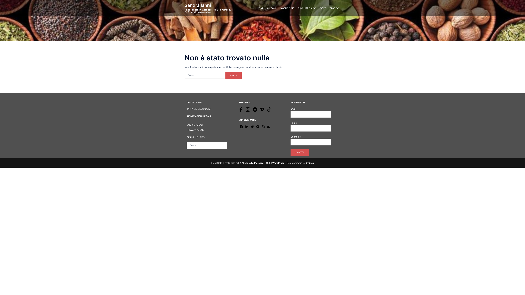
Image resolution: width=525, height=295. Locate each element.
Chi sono (272, 8)
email (293, 108)
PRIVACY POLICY (195, 130)
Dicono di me (287, 8)
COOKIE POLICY (195, 124)
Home (260, 8)
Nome (294, 122)
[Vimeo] (262, 109)
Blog (332, 8)
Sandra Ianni (198, 5)
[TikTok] (269, 109)
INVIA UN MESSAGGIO (199, 108)
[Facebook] (241, 109)
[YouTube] (255, 109)
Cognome (296, 136)
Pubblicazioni (305, 8)
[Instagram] (248, 109)
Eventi (323, 8)
